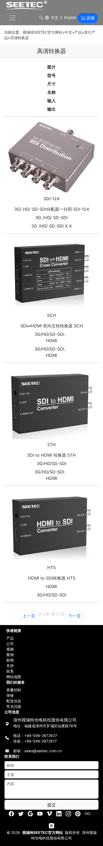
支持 (10, 665)
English (70, 17)
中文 (54, 17)
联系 (10, 671)
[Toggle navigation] (12, 18)
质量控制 (13, 690)
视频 (10, 649)
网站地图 (13, 676)
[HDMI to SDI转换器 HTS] (51, 526)
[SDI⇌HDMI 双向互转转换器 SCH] (51, 274)
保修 (10, 695)
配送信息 (13, 701)
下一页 (74, 615)
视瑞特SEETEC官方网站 (42, 32)
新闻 (10, 660)
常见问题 (13, 706)
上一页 (28, 615)
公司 (10, 643)
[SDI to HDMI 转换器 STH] (51, 403)
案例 (10, 654)
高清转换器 (19, 37)
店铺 (90, 17)
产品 (78, 32)
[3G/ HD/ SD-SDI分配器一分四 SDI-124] (51, 157)
